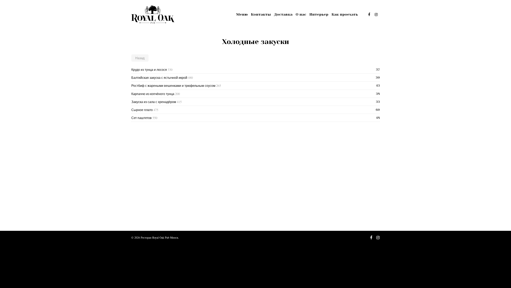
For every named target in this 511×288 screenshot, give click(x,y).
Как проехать (345, 14)
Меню (242, 14)
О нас (301, 14)
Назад (140, 58)
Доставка (283, 14)
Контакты (261, 14)
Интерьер (318, 14)
